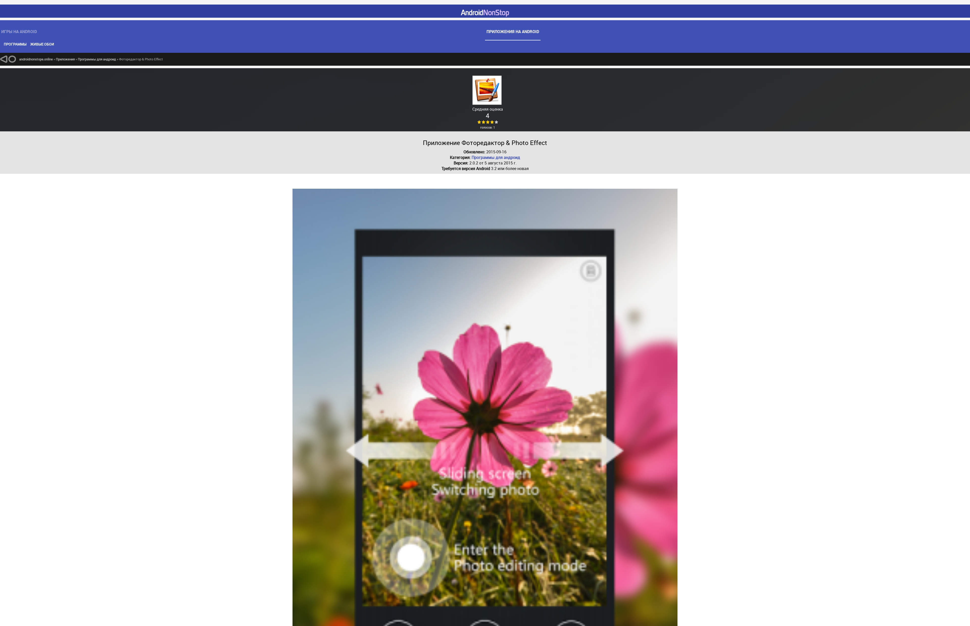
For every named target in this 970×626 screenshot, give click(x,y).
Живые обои (42, 44)
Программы (15, 44)
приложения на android (727, 29)
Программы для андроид (496, 157)
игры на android (242, 29)
